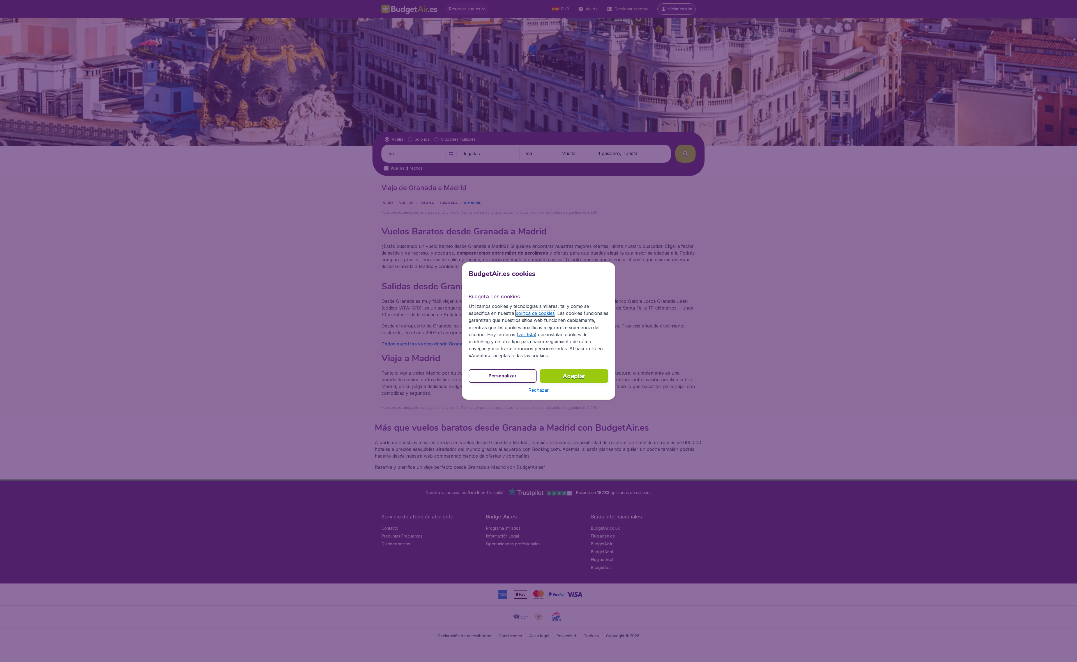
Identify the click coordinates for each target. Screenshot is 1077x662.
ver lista (526, 334)
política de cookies (535, 313)
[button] (538, 390)
